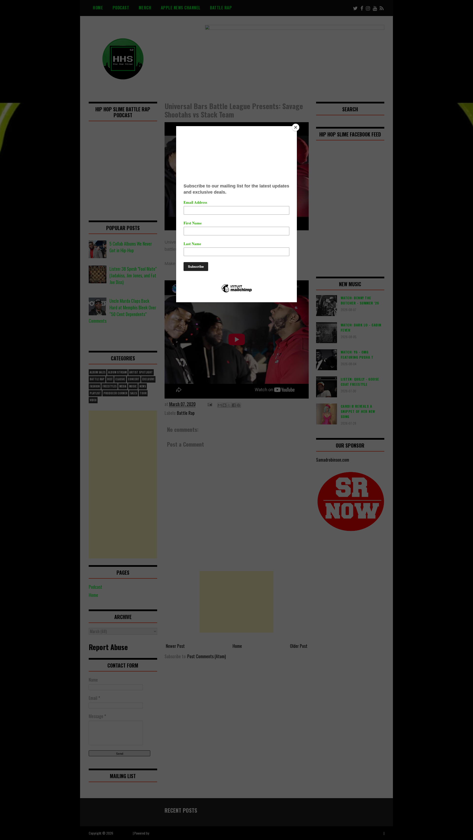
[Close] (295, 127)
